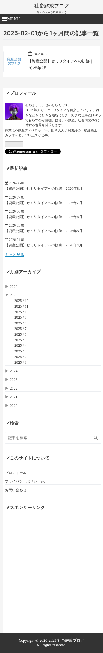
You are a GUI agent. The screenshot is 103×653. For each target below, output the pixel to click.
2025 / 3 (20, 351)
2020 (14, 406)
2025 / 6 (20, 334)
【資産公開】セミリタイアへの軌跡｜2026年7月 (43, 203)
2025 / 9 (20, 317)
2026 (14, 287)
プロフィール (15, 473)
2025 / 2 (20, 357)
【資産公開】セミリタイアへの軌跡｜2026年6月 (43, 217)
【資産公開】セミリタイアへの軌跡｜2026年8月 (43, 188)
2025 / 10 (21, 312)
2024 (14, 371)
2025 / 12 (21, 301)
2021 (14, 397)
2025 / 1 (20, 362)
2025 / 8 (20, 323)
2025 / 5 (20, 340)
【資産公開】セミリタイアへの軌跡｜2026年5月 (43, 231)
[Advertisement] (51, 568)
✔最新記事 (16, 168)
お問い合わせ (15, 490)
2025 (14, 295)
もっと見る (14, 255)
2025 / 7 (20, 329)
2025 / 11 (21, 306)
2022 (14, 388)
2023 (14, 380)
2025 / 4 (20, 345)
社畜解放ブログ (51, 6)
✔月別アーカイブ (23, 271)
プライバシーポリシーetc (25, 481)
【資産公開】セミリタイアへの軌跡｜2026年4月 (43, 245)
